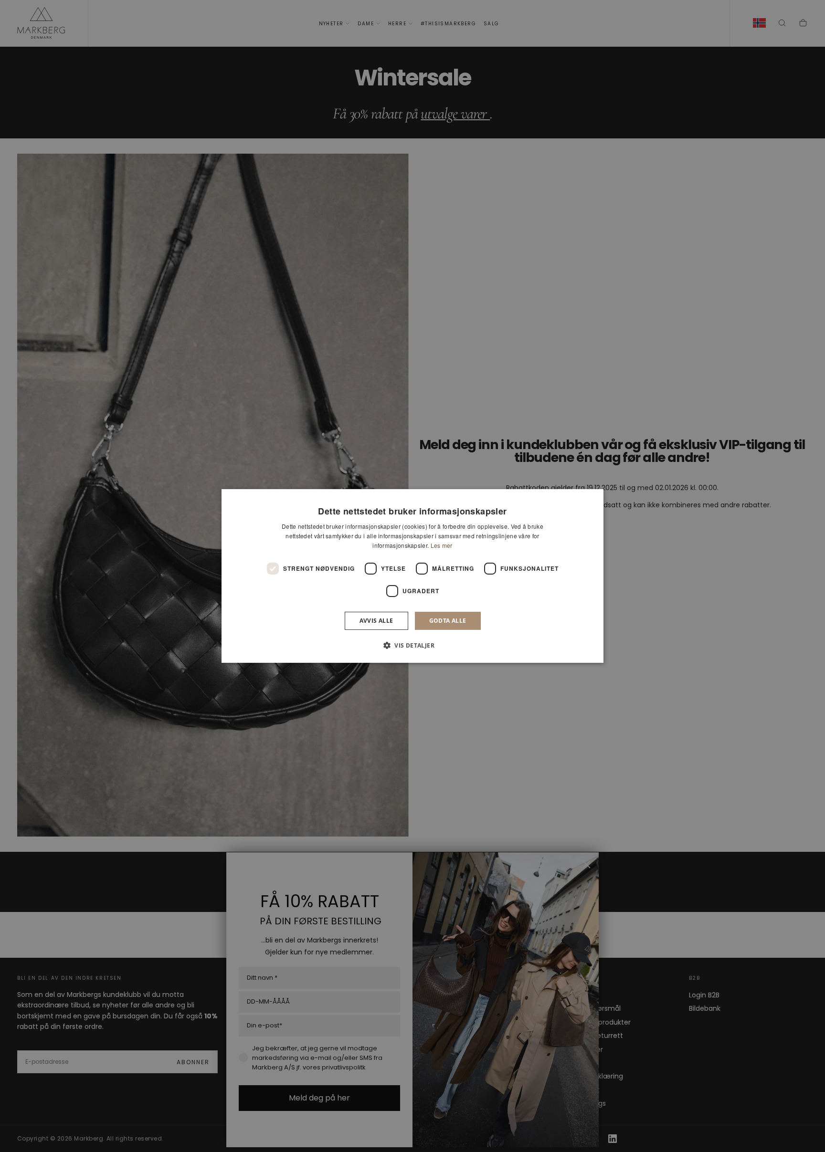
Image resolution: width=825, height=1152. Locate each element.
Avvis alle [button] (376, 621)
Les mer (442, 545)
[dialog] (412, 576)
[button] (412, 645)
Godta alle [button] (447, 621)
